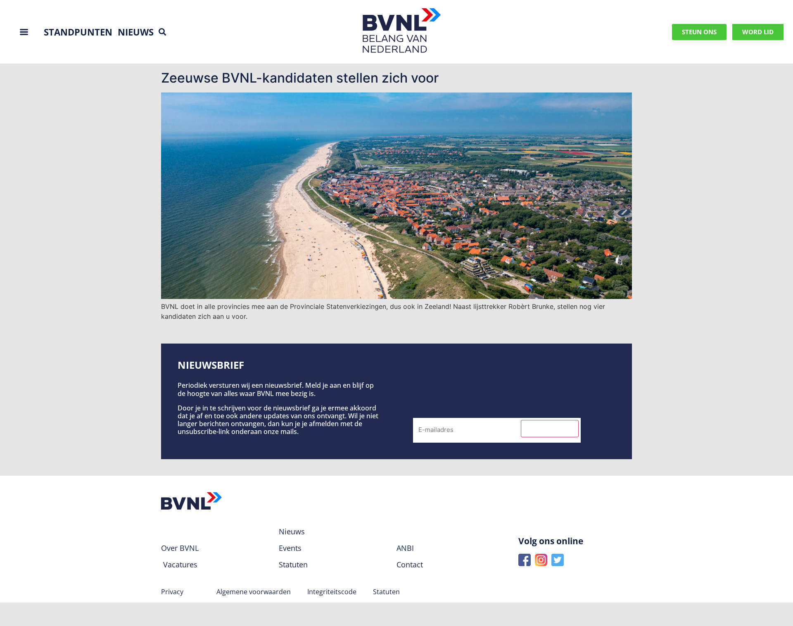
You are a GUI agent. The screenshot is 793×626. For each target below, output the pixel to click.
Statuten (386, 591)
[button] (162, 32)
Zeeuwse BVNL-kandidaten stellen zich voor (300, 78)
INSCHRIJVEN (550, 428)
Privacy (172, 591)
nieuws (136, 32)
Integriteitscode (331, 591)
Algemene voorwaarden (253, 591)
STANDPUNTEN (78, 32)
